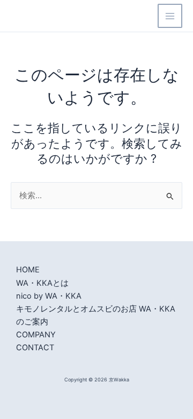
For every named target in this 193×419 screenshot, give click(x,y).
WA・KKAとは (42, 283)
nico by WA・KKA (48, 296)
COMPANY (36, 334)
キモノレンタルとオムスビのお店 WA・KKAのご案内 (95, 315)
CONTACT (35, 347)
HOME (28, 269)
